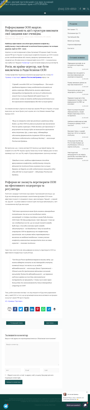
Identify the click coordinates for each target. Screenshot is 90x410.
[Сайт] (51, 371)
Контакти (71, 48)
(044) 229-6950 (67, 9)
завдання (27, 36)
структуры (18, 38)
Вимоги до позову (74, 41)
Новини (7, 36)
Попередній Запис (15, 323)
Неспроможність (38, 36)
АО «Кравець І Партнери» (14, 301)
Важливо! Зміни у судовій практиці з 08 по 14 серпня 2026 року (76, 133)
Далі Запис (51, 323)
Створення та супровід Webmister (45, 405)
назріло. (32, 36)
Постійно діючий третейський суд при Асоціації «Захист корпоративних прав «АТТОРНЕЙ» (27, 3)
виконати (21, 36)
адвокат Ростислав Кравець (31, 77)
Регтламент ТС (73, 29)
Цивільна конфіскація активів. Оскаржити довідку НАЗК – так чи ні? (77, 123)
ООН (44, 36)
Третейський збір (73, 37)
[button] (45, 13)
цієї (22, 38)
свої (14, 38)
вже (17, 36)
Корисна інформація (74, 44)
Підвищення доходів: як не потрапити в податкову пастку (76, 65)
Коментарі (25, 63)
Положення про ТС (74, 33)
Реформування (8, 38)
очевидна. (48, 36)
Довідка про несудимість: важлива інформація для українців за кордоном (76, 75)
